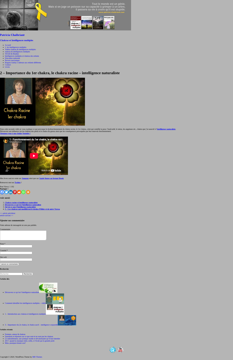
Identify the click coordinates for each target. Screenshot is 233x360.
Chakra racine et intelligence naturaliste (21, 203)
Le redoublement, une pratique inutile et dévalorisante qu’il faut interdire (32, 339)
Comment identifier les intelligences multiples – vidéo (25, 303)
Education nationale (12, 58)
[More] (28, 192)
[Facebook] (2, 192)
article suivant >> (6, 215)
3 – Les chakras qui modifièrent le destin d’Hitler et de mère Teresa (32, 209)
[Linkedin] (10, 192)
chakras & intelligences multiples (17, 52)
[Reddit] (19, 192)
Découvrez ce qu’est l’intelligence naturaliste (23, 205)
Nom (2, 244)
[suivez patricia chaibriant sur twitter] (112, 353)
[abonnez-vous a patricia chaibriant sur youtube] (120, 353)
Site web (3, 257)
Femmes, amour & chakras (15, 334)
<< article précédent (7, 213)
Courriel (3, 250)
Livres (7, 67)
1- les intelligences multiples (15, 47)
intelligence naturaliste (166, 129)
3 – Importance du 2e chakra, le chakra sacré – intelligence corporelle (31, 325)
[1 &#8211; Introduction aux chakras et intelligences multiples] (55, 314)
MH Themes (37, 357)
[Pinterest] (15, 192)
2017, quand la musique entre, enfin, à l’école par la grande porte (29, 341)
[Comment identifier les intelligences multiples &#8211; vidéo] (55, 303)
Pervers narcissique (12, 60)
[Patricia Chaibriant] (65, 30)
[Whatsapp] (23, 192)
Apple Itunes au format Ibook (51, 178)
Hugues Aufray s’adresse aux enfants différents (23, 63)
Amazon (25, 178)
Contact (8, 65)
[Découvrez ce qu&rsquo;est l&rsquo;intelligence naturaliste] (48, 292)
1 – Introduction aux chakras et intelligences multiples (25, 314)
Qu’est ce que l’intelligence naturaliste (20, 207)
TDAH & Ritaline (12, 54)
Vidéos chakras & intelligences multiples (20, 49)
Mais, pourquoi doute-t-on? (15, 343)
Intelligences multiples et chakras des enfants (22, 56)
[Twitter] (6, 192)
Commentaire (5, 229)
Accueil (8, 45)
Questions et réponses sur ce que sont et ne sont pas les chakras (29, 336)
